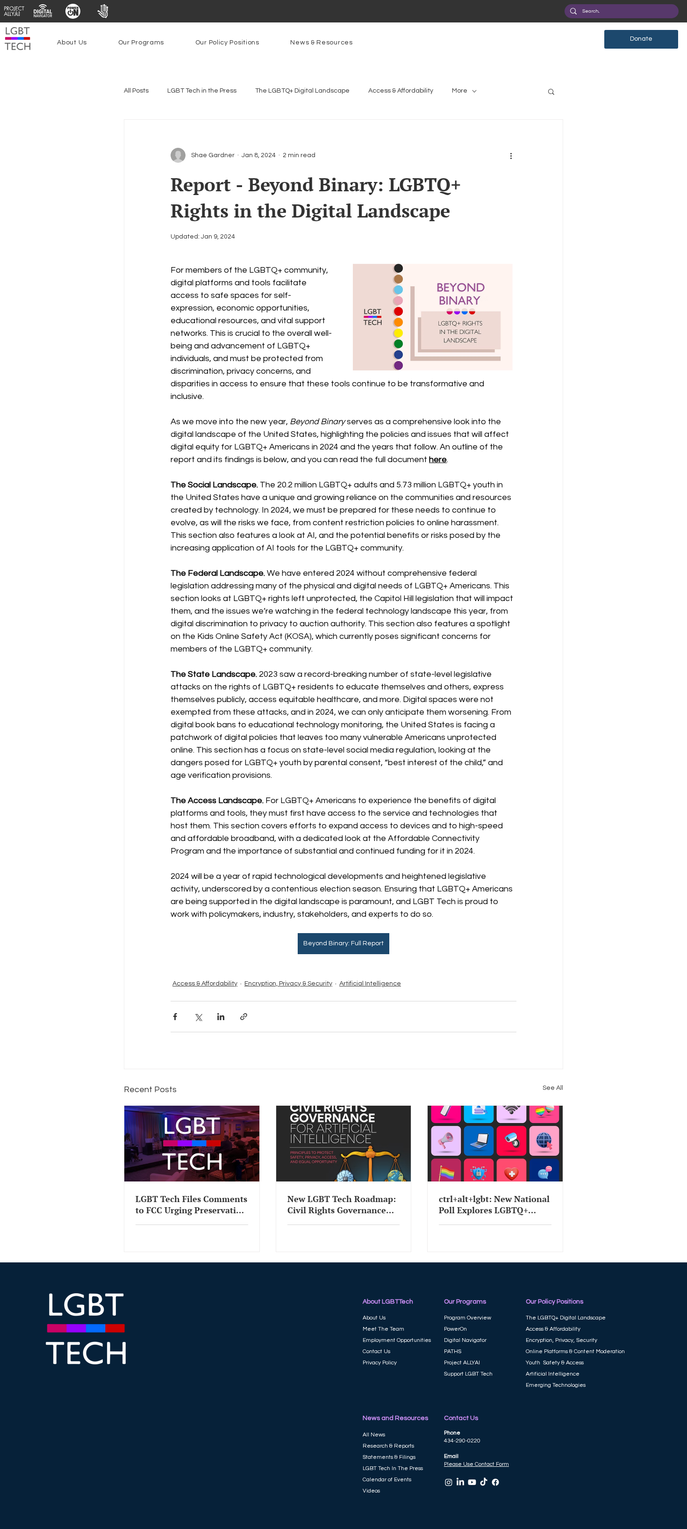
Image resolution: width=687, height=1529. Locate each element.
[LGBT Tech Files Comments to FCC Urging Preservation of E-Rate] (191, 1143)
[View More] (14, 11)
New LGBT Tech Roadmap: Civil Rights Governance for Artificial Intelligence (341, 1204)
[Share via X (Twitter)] (197, 1016)
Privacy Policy (380, 1363)
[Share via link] (243, 1016)
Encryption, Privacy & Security (288, 983)
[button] (71, 43)
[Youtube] (472, 1482)
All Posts (136, 90)
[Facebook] (495, 1482)
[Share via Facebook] (175, 1016)
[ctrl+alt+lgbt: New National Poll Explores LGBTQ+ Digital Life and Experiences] (495, 1143)
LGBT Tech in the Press (201, 90)
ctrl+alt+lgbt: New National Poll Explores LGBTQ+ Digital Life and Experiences (494, 1204)
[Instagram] (448, 1482)
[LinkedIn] (460, 1482)
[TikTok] (483, 1482)
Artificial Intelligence (370, 983)
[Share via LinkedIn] (220, 1016)
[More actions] (510, 155)
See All (553, 1088)
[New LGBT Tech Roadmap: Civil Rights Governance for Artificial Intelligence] (343, 1143)
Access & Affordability (400, 90)
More (459, 90)
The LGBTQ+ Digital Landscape (302, 90)
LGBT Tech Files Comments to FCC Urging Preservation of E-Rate (191, 1204)
